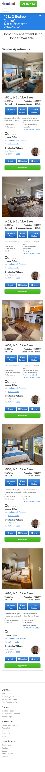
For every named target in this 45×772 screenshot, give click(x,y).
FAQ (4, 737)
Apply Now (28, 3)
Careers (5, 751)
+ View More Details (32, 130)
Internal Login (7, 754)
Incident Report (8, 711)
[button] (5, 73)
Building (23, 161)
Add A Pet (6, 728)
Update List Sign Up (10, 725)
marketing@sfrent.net (11, 696)
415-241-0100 (7, 694)
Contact (5, 748)
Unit (11, 161)
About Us (6, 757)
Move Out (6, 734)
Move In (5, 731)
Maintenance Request (11, 714)
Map (36, 161)
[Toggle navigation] (5, 9)
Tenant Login (7, 716)
